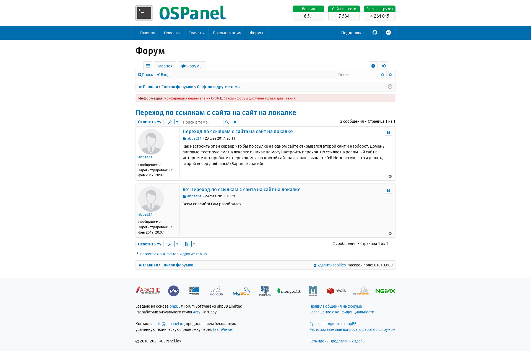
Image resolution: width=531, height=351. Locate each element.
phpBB (175, 306)
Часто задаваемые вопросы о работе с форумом (352, 329)
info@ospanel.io (168, 323)
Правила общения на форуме (335, 306)
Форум (256, 32)
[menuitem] (373, 66)
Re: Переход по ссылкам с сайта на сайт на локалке (242, 189)
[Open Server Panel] (181, 13)
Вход (165, 74)
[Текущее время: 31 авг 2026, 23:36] (390, 87)
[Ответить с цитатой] (388, 132)
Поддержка (352, 32)
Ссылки (149, 66)
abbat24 (145, 157)
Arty (196, 312)
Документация (227, 32)
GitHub (216, 98)
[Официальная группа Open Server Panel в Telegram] (388, 33)
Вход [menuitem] (385, 66)
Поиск (147, 74)
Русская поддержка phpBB (332, 323)
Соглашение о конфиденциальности (341, 312)
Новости (172, 32)
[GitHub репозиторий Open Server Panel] (375, 33)
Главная (147, 32)
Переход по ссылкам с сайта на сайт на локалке (216, 112)
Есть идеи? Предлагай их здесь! (337, 341)
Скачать (196, 32)
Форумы (194, 66)
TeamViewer (223, 329)
